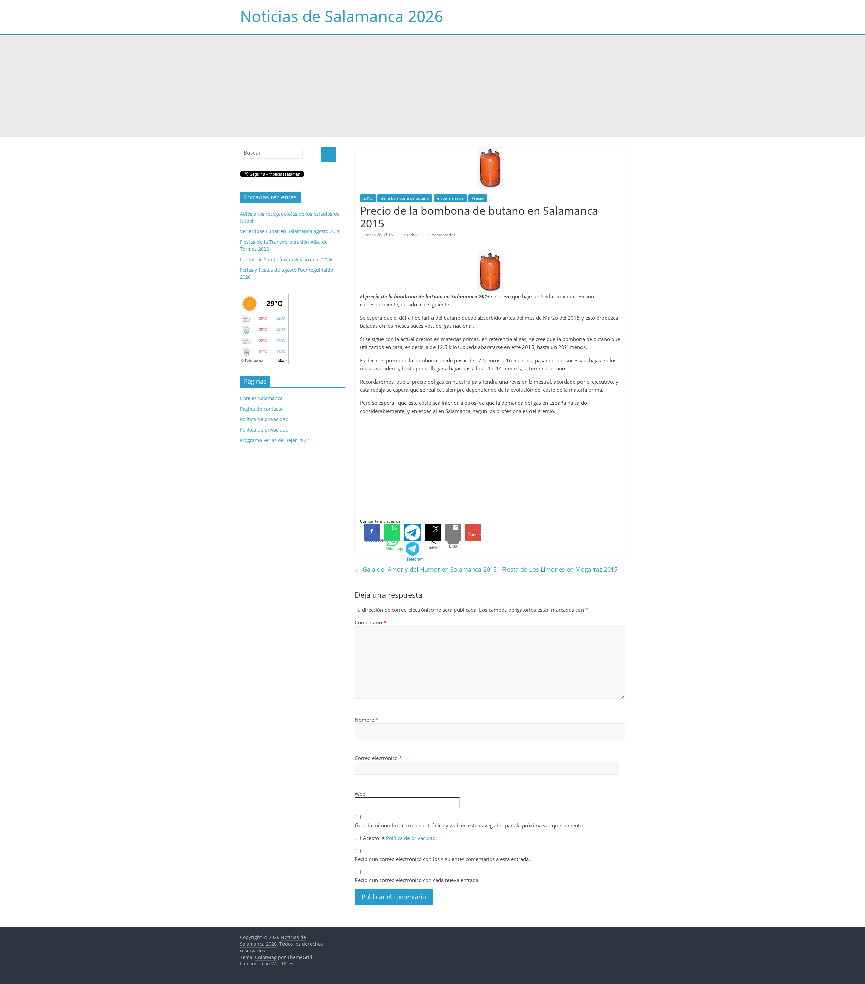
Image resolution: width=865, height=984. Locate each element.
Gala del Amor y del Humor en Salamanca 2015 (426, 569)
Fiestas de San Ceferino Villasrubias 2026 (286, 259)
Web (360, 793)
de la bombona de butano (405, 198)
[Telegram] (412, 532)
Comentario (370, 622)
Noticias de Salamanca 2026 (341, 15)
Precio (478, 198)
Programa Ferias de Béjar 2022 (274, 440)
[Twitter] (433, 532)
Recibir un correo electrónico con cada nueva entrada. (417, 880)
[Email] (453, 532)
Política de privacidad (411, 838)
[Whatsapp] (392, 532)
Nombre (366, 719)
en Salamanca (450, 198)
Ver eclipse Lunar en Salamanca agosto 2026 (290, 231)
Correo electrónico (378, 758)
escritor (411, 235)
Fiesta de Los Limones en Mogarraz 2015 (563, 569)
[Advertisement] (432, 86)
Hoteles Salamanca (261, 398)
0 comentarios (441, 235)
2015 (368, 198)
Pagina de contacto (261, 408)
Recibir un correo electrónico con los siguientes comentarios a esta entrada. (442, 859)
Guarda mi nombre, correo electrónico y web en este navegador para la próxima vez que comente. (469, 825)
